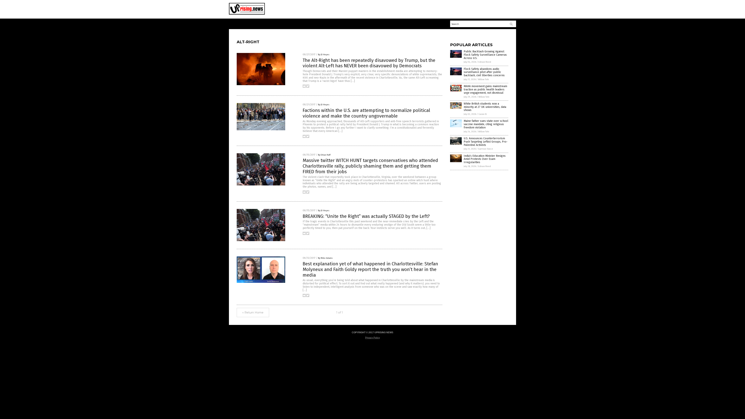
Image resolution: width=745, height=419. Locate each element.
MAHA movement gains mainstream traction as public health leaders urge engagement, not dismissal (485, 89)
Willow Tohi (483, 79)
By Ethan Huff (324, 155)
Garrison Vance (485, 149)
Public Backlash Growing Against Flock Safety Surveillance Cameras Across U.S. (485, 55)
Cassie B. (482, 114)
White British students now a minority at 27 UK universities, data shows (485, 107)
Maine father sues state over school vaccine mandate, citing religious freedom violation (486, 124)
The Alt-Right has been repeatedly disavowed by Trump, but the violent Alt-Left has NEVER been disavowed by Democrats (369, 63)
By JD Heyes (323, 54)
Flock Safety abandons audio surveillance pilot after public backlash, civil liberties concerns (484, 72)
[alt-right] (247, 13)
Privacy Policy (372, 337)
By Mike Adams (325, 258)
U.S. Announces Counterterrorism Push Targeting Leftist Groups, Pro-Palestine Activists (486, 142)
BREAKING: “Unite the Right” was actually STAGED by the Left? (366, 216)
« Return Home (252, 312)
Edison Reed (484, 62)
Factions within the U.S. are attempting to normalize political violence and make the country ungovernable (366, 113)
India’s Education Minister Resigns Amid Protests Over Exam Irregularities (485, 159)
